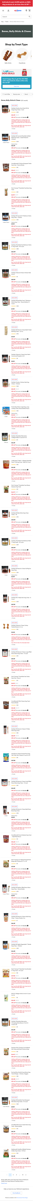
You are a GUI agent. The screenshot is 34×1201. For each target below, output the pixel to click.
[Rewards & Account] (8, 11)
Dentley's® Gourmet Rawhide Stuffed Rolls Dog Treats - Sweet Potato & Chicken (21, 137)
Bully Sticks (8, 63)
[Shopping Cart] (29, 11)
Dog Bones (22, 63)
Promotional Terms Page (22, 1197)
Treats (6, 21)
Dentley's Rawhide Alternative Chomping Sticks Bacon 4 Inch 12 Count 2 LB (19, 1023)
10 (22, 1174)
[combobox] (16, 16)
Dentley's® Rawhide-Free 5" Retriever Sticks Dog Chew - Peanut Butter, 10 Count (21, 302)
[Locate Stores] (26, 11)
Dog (2, 21)
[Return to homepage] (17, 10)
